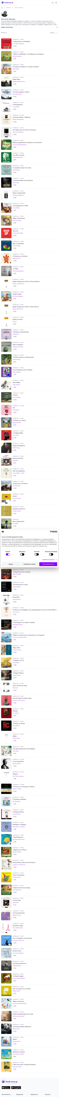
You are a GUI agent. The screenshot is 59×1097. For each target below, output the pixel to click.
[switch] (22, 554)
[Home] (2, 7)
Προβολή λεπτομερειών (48, 559)
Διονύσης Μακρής (19, 7)
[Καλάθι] (52, 3)
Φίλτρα (5, 32)
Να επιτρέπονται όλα (48, 564)
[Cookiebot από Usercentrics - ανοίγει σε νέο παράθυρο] (51, 532)
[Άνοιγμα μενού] (56, 2)
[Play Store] (16, 1087)
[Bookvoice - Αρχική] (7, 2)
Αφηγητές (8, 7)
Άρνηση (11, 564)
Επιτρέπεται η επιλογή (29, 564)
